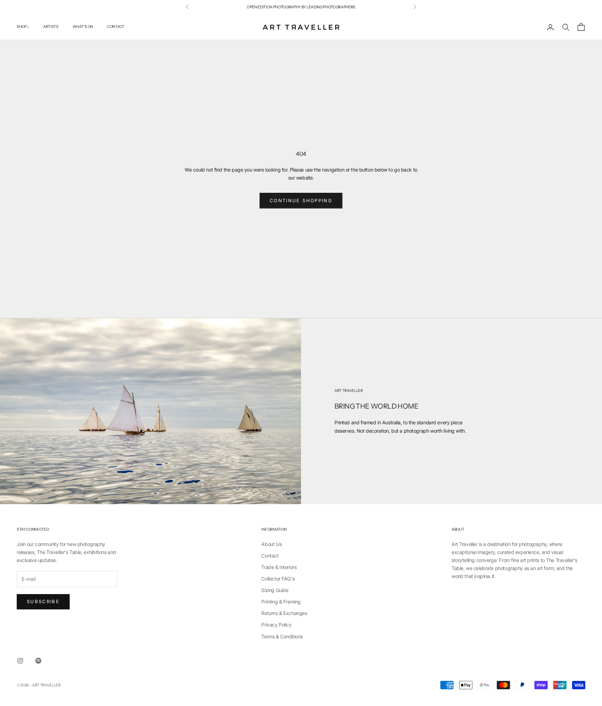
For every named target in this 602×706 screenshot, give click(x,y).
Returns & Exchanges (284, 613)
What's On (82, 27)
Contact (115, 27)
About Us (271, 544)
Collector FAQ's (277, 579)
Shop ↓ (23, 27)
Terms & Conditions (281, 636)
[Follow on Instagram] (20, 660)
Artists (51, 27)
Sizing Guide (274, 590)
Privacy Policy (276, 625)
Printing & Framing (280, 602)
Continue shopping (301, 200)
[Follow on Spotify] (38, 660)
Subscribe (43, 601)
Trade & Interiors (278, 567)
